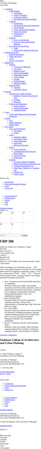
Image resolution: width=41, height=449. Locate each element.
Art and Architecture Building (24, 162)
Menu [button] (2, 1)
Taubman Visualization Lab (23, 166)
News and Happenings (17, 129)
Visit (6, 202)
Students (12, 65)
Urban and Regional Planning (24, 30)
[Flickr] (28, 222)
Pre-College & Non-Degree (19, 46)
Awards (16, 79)
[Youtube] (5, 233)
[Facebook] (16, 233)
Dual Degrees (19, 34)
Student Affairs (14, 85)
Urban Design (19, 28)
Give (11, 121)
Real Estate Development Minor (25, 19)
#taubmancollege (6, 426)
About (11, 135)
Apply (11, 59)
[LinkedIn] (17, 222)
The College (9, 127)
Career (7, 112)
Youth (16, 48)
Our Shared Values (20, 139)
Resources (17, 102)
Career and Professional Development (22, 114)
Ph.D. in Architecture (21, 40)
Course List (9, 188)
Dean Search (18, 154)
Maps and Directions (21, 145)
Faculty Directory (20, 149)
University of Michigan (22, 67)
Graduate (12, 21)
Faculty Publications (21, 108)
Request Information (16, 54)
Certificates (18, 36)
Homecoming (14, 125)
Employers (13, 116)
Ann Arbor (18, 69)
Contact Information (7, 372)
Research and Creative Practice (20, 94)
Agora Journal (19, 77)
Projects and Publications (18, 104)
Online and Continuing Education (26, 50)
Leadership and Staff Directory (25, 151)
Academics (9, 9)
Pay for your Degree (16, 61)
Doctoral (12, 38)
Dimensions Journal (21, 75)
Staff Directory (10, 198)
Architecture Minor (20, 17)
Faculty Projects (19, 106)
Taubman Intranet (6, 208)
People (11, 147)
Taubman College (20, 137)
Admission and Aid (11, 52)
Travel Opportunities (21, 73)
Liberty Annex (19, 174)
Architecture (18, 13)
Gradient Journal (20, 110)
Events (16, 133)
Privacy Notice (5, 374)
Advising (17, 87)
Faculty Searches (20, 156)
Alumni (7, 118)
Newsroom (18, 131)
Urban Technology (20, 15)
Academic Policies (20, 90)
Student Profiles (19, 81)
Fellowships (18, 158)
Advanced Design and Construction (26, 26)
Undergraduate (14, 11)
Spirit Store (18, 143)
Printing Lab (18, 172)
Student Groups (19, 71)
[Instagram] (5, 222)
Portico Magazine (15, 123)
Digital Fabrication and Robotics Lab (27, 164)
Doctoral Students (20, 83)
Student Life (9, 63)
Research (8, 92)
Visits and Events (15, 56)
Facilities (17, 100)
